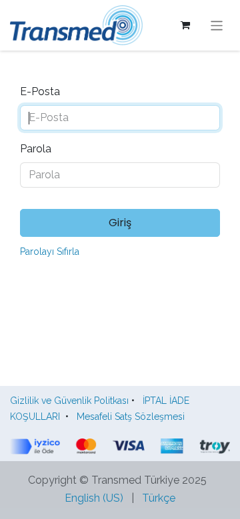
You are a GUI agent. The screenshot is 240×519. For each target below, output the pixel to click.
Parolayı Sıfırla (49, 251)
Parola (35, 148)
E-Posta (40, 91)
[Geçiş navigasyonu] (217, 25)
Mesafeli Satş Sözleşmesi (133, 416)
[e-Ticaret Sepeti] (185, 25)
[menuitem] (94, 498)
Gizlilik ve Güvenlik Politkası (69, 400)
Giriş (120, 222)
